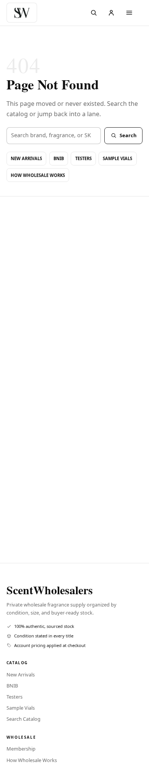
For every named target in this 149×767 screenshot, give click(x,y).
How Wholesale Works (38, 175)
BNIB (58, 158)
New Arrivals (26, 158)
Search (128, 135)
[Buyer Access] (111, 12)
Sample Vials (117, 158)
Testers (83, 158)
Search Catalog (23, 718)
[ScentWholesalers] (23, 13)
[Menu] (129, 12)
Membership (21, 748)
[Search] (94, 12)
